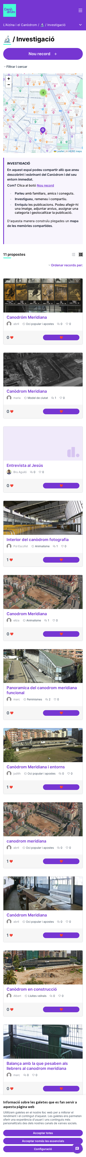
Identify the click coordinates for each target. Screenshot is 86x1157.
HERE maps (75, 151)
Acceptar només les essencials (43, 1141)
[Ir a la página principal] (32, 10)
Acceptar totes (43, 1133)
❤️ (69, 338)
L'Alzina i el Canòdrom (20, 25)
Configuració (43, 1149)
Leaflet (60, 151)
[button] (40, 128)
